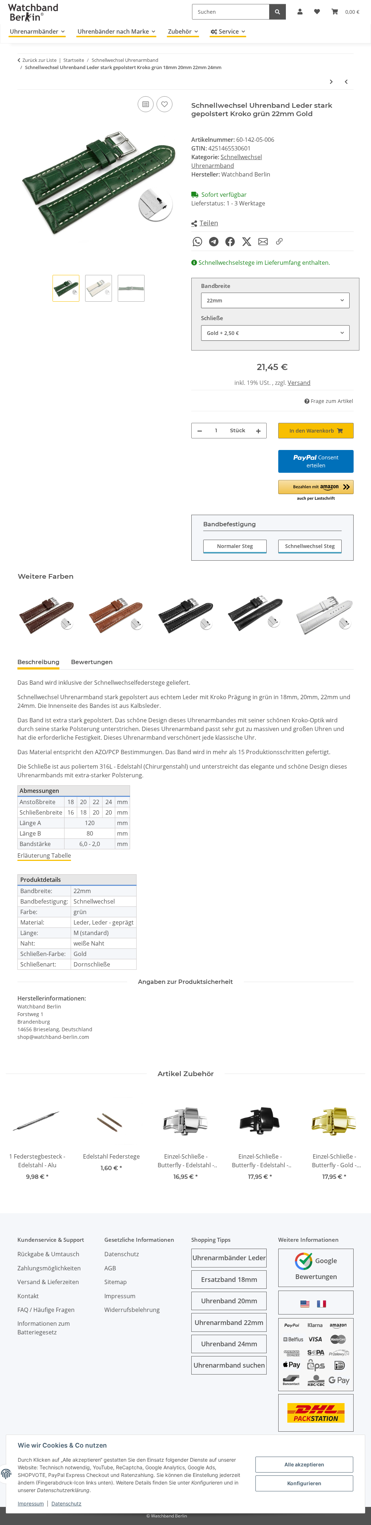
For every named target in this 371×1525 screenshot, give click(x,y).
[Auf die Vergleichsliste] (146, 104)
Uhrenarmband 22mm (229, 1322)
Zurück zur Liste (39, 60)
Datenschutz (66, 1503)
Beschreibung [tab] (38, 662)
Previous (30, 615)
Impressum (31, 1503)
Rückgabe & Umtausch (48, 1254)
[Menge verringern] (200, 430)
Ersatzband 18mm (229, 1279)
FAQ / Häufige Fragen (46, 1310)
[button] (204, 223)
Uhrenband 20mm (229, 1300)
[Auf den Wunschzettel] (164, 104)
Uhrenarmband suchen (229, 1365)
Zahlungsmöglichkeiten (49, 1268)
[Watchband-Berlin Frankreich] (323, 1303)
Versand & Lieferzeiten (48, 1282)
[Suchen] (277, 12)
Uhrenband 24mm (229, 1343)
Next (342, 615)
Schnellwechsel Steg (310, 546)
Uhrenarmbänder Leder (229, 1257)
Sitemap (115, 1282)
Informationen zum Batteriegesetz (43, 1328)
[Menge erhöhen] (258, 430)
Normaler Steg (235, 546)
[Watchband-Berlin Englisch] (306, 1303)
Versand (299, 383)
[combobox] (275, 300)
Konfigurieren (304, 1483)
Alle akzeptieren (304, 1464)
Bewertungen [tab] (92, 662)
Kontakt (28, 1296)
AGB (110, 1268)
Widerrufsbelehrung (132, 1310)
